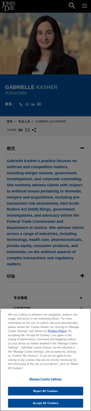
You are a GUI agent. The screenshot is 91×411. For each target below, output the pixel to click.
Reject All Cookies (45, 391)
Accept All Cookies (45, 403)
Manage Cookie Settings (45, 379)
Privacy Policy (57, 331)
